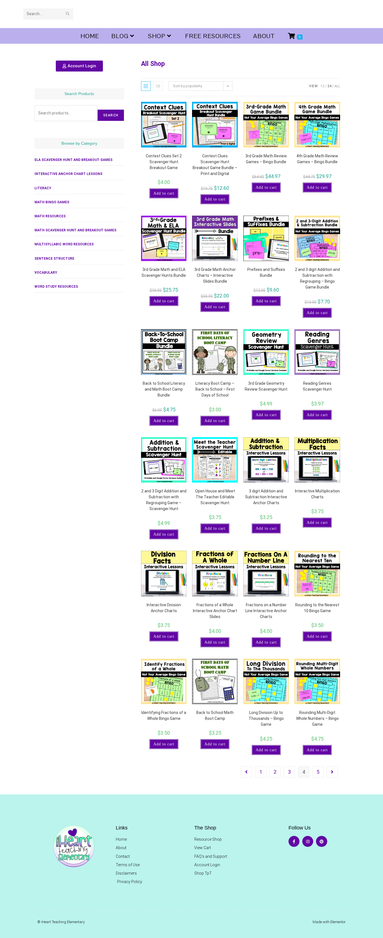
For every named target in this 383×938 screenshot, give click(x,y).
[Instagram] (307, 841)
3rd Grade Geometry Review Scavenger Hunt (266, 386)
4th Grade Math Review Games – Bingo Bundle (317, 159)
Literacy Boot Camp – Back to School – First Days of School (215, 389)
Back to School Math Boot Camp (215, 715)
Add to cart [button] (163, 193)
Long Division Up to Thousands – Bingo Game (266, 718)
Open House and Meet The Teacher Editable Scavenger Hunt (215, 497)
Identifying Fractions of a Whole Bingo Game (163, 715)
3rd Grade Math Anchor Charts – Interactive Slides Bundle (215, 275)
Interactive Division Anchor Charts (164, 608)
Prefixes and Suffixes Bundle (266, 272)
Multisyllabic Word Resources (64, 244)
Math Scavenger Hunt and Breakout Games (75, 230)
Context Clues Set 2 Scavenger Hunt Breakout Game (164, 162)
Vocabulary (45, 273)
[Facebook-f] (294, 841)
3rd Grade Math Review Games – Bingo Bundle (266, 159)
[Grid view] (146, 86)
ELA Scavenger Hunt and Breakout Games (73, 160)
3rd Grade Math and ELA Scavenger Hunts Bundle (164, 272)
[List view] (158, 86)
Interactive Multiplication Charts (317, 494)
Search (110, 115)
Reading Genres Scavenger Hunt (317, 386)
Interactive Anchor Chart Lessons (68, 174)
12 (322, 86)
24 (329, 86)
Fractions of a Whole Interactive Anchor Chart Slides (215, 611)
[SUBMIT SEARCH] (68, 14)
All (337, 86)
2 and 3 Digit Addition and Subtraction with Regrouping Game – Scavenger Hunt (163, 500)
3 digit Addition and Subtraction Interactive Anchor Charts (266, 497)
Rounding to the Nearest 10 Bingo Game (317, 608)
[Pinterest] (321, 841)
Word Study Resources (56, 287)
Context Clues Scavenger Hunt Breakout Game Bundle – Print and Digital (215, 165)
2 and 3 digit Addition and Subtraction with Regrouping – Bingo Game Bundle (317, 278)
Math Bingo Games (51, 202)
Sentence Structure (54, 259)
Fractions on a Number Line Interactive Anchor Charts (266, 611)
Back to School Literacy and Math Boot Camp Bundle (164, 389)
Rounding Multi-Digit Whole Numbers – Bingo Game (317, 718)
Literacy (42, 188)
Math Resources (50, 216)
